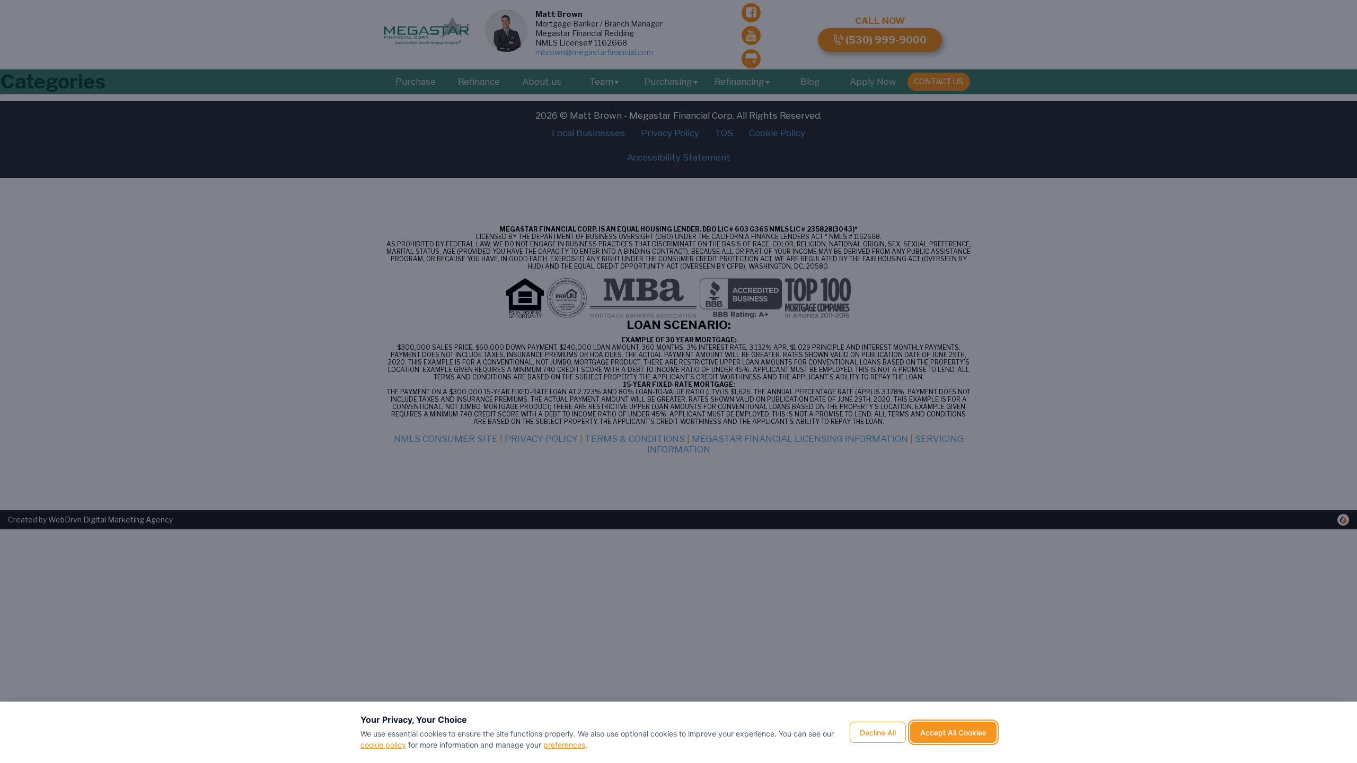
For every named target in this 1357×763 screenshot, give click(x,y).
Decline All (878, 732)
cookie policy (383, 744)
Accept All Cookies (953, 732)
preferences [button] (564, 744)
